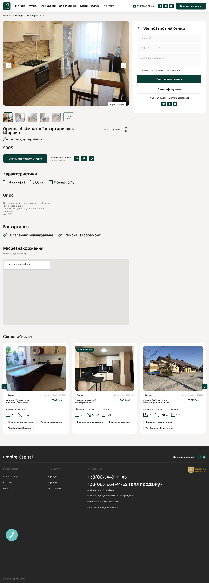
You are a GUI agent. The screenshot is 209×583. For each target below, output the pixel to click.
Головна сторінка (12, 476)
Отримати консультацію (25, 158)
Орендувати (48, 5)
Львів (6, 488)
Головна (20, 5)
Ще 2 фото (68, 117)
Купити (33, 5)
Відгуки (95, 5)
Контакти (109, 5)
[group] (36, 388)
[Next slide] (204, 386)
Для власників (68, 5)
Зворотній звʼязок (191, 6)
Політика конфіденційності (102, 507)
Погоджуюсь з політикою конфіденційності (161, 70)
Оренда (19, 15)
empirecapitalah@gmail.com (103, 501)
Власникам (54, 488)
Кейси (84, 5)
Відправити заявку (169, 79)
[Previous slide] (4, 386)
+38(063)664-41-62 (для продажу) (124, 484)
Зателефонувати (169, 89)
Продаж (53, 482)
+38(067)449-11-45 (107, 476)
